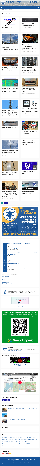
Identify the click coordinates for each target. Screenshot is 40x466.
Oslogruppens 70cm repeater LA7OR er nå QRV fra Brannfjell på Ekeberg (9, 112)
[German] (6, 453)
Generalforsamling (18, 439)
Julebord (27, 439)
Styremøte (15, 446)
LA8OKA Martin (33, 439)
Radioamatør (30, 443)
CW (24, 437)
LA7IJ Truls (12, 29)
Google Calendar (5, 276)
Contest (17, 437)
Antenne (11, 437)
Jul (21, 439)
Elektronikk (4, 439)
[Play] (19, 302)
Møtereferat (4, 443)
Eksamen (33, 437)
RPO (11, 446)
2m (2, 437)
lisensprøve (16, 441)
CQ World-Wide (22, 437)
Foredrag (12, 439)
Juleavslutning (24, 439)
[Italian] (11, 453)
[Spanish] (10, 453)
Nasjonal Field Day (10, 443)
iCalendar (4, 277)
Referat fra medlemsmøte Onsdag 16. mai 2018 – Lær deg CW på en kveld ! (22, 408)
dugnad (31, 437)
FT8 (15, 439)
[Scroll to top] (38, 464)
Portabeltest (16, 443)
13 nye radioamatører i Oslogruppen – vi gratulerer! (18, 413)
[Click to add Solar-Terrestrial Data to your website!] (20, 362)
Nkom (14, 443)
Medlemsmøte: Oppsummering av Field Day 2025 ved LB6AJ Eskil (20, 268)
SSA (12, 446)
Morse (29, 441)
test (17, 446)
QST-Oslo (21, 443)
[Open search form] (38, 7)
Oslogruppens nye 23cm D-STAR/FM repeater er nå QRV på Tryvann (29, 25)
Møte (31, 441)
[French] (8, 453)
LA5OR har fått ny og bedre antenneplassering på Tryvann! (10, 152)
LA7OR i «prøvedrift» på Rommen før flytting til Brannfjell (28, 142)
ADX (4, 437)
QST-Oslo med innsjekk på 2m (13, 248)
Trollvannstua (22, 446)
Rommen (5, 446)
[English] (5, 453)
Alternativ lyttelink (20, 306)
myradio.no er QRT (7, 27)
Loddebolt (20, 441)
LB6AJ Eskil (6, 441)
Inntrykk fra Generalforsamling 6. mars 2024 (16, 419)
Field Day (9, 439)
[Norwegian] (3, 453)
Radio (26, 443)
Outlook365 (4, 279)
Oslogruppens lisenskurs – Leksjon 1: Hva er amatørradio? (18, 243)
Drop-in (28, 437)
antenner (13, 437)
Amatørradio (7, 437)
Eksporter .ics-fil (5, 282)
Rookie (9, 446)
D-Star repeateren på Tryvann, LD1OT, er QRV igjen (28, 89)
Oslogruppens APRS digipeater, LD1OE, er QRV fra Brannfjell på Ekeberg (29, 69)
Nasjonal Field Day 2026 (12, 258)
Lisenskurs (11, 441)
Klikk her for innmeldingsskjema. (15, 350)
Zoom (25, 446)
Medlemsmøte (24, 441)
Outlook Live (4, 280)
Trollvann (20, 446)
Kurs (29, 439)
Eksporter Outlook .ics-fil (7, 283)
